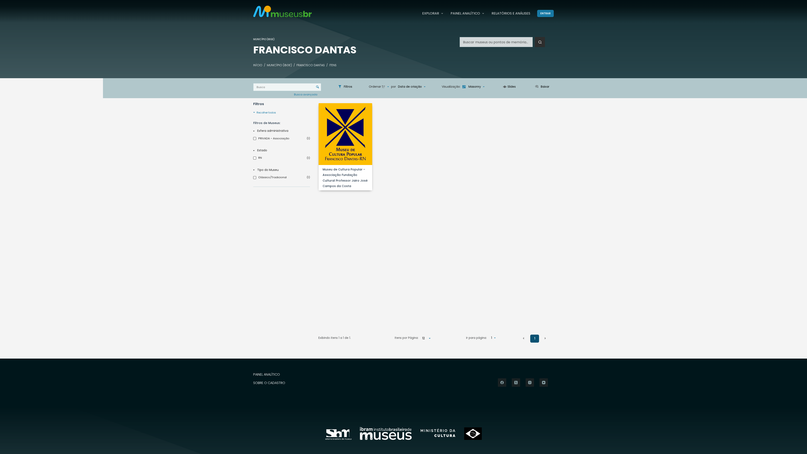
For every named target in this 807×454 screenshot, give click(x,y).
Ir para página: (476, 338)
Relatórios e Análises (511, 13)
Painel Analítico (465, 13)
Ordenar (375, 86)
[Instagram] (530, 382)
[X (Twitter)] (516, 382)
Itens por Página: (406, 338)
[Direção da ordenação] (386, 87)
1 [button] (534, 338)
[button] (523, 338)
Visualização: (451, 86)
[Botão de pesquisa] (540, 42)
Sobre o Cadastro (269, 383)
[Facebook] (502, 382)
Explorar (430, 13)
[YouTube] (543, 382)
